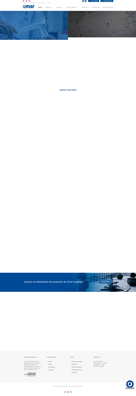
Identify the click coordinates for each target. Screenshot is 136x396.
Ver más (68, 264)
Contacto (49, 2)
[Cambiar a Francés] (70, 392)
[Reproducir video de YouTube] (68, 173)
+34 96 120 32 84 (99, 366)
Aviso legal (74, 364)
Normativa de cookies (77, 369)
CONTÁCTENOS (105, 281)
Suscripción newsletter (77, 361)
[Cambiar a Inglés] (68, 392)
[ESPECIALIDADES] (113, 65)
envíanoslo (61, 225)
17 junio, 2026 (89, 321)
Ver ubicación (90, 122)
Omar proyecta (108, 7)
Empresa (25, 2)
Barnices (48, 7)
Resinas (58, 7)
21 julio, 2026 (27, 321)
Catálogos (85, 7)
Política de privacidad (77, 367)
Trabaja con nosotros (41, 2)
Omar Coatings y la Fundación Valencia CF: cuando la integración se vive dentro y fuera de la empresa (97, 329)
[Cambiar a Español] (65, 392)
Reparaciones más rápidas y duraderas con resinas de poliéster (36, 326)
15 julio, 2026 (58, 321)
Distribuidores (32, 2)
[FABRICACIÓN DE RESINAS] (68, 65)
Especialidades (71, 7)
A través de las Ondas (68, 239)
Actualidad (96, 7)
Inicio (40, 7)
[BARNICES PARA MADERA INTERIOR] (22, 65)
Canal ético (74, 372)
